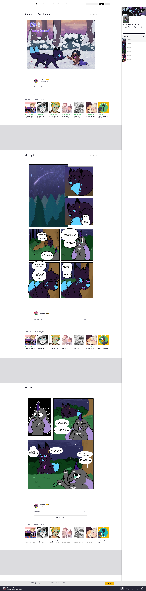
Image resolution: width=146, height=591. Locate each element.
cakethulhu (42, 79)
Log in (101, 4)
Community (61, 4)
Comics (49, 4)
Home (44, 4)
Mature (68, 4)
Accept (110, 583)
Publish (107, 4)
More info (33, 584)
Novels (54, 4)
